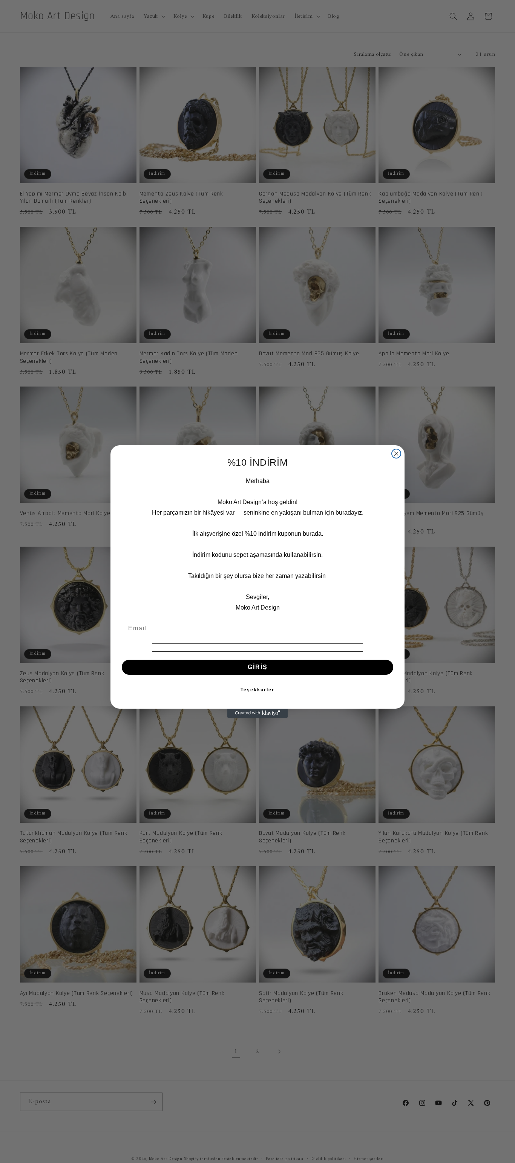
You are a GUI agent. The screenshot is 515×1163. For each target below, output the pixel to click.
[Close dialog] (396, 453)
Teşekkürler (257, 689)
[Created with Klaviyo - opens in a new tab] (257, 713)
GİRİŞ (258, 667)
